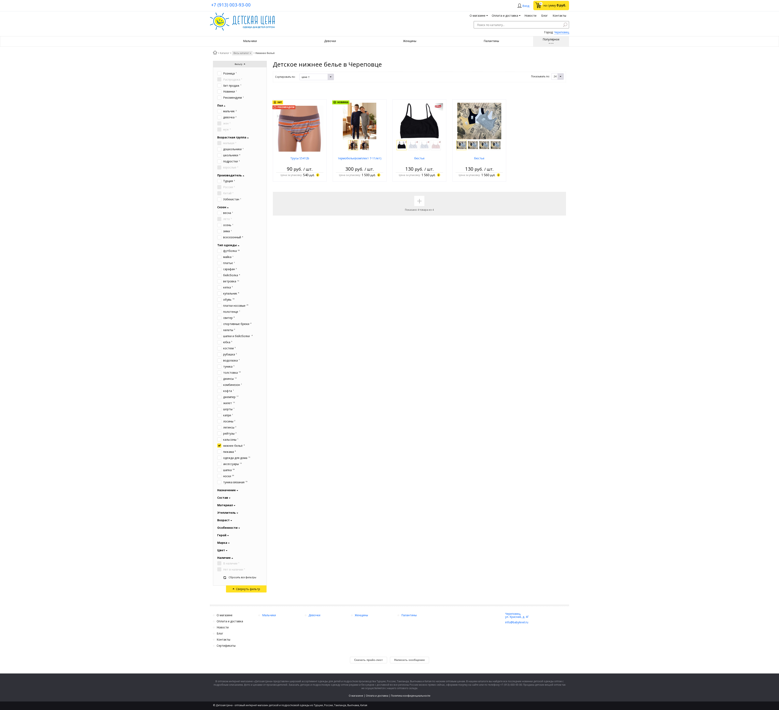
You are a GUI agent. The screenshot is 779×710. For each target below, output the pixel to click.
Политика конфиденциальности (410, 695)
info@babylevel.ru (516, 622)
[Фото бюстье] (419, 121)
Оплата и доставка (377, 695)
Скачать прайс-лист (368, 659)
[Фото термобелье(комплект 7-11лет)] (359, 121)
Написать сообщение (409, 659)
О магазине (356, 695)
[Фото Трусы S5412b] (299, 128)
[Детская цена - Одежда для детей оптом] (242, 14)
